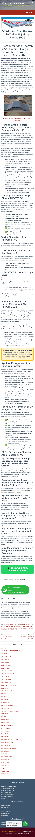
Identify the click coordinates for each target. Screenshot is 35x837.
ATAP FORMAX (5, 668)
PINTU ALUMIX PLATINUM (8, 748)
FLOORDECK (5, 702)
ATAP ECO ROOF (6, 665)
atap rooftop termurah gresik (18, 626)
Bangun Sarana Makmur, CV (17, 3)
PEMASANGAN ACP (7, 742)
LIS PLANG (4, 734)
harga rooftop (22, 628)
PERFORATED (5, 745)
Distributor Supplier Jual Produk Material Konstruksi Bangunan (19, 832)
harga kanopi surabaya (12, 628)
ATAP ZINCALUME (6, 691)
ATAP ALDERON (6, 656)
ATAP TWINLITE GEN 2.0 (8, 685)
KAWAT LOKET (5, 728)
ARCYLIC (4, 654)
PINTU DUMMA (5, 751)
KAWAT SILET (5, 731)
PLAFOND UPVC (6, 759)
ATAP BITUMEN (5, 662)
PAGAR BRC (4, 737)
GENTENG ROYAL (6, 708)
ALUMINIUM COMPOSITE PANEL (10, 651)
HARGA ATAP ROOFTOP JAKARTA (27, 636)
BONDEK (4, 694)
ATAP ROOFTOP (11, 624)
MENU (30, 12)
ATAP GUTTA (5, 676)
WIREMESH (4, 774)
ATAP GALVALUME (6, 671)
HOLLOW (3, 717)
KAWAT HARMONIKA (7, 725)
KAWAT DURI (5, 722)
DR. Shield (4, 697)
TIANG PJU (4, 768)
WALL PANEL (5, 771)
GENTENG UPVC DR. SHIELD (9, 711)
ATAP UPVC (4, 688)
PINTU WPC (4, 754)
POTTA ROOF (5, 762)
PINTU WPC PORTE (7, 757)
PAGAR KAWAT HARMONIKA (9, 740)
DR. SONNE (4, 699)
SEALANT (4, 765)
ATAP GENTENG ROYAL (8, 674)
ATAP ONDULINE (6, 679)
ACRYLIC (4, 648)
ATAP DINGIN (26, 624)
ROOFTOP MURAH (13, 630)
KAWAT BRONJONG (7, 719)
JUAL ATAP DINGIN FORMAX (6, 636)
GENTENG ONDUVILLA (8, 705)
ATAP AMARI (5, 659)
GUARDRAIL (4, 714)
